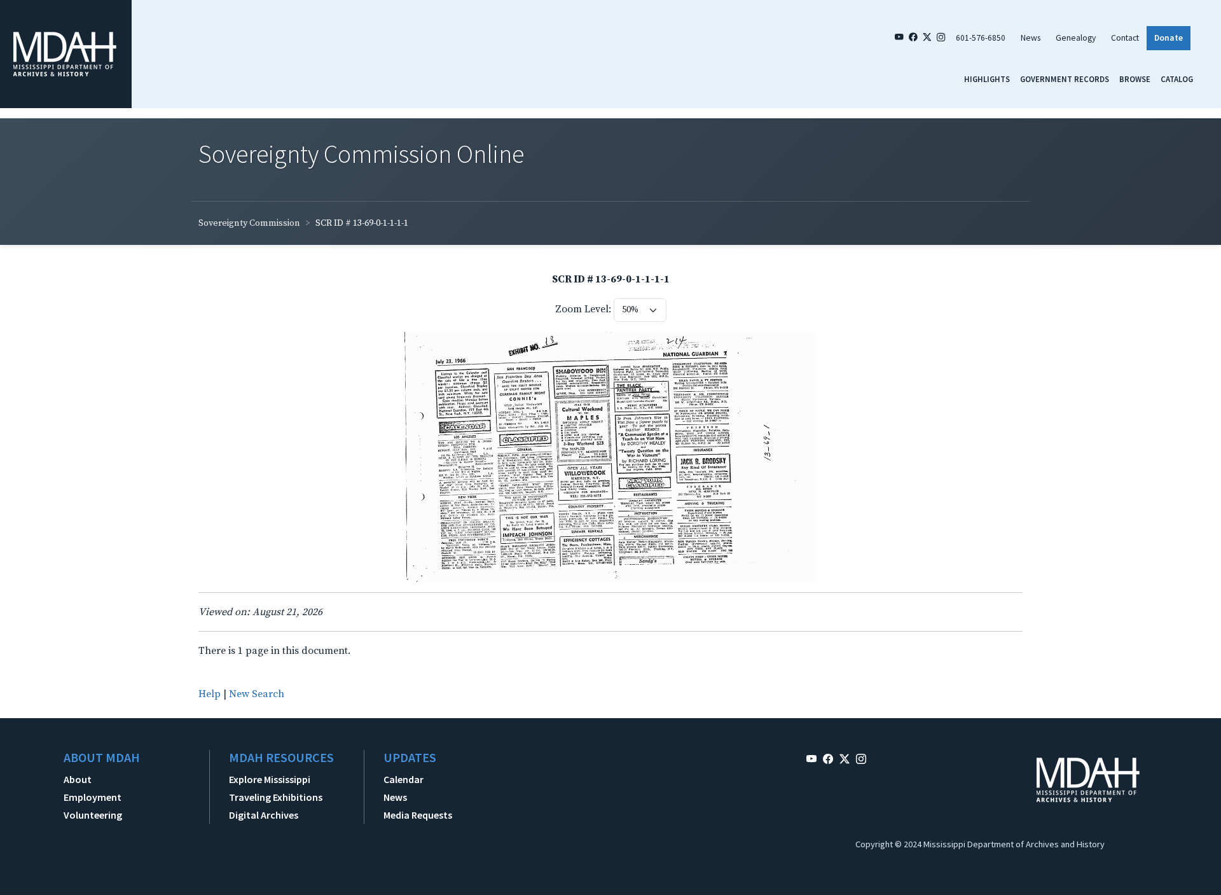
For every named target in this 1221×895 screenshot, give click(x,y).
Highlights (987, 79)
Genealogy (1076, 37)
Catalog (1177, 79)
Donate (1168, 37)
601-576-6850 (980, 37)
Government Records (1064, 79)
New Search (256, 694)
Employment (92, 797)
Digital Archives (263, 814)
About (78, 779)
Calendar (403, 779)
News (1030, 37)
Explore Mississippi (269, 779)
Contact (1125, 37)
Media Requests (417, 814)
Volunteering (93, 814)
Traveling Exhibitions (275, 797)
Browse (1134, 79)
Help (209, 694)
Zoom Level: (583, 309)
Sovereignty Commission (249, 223)
